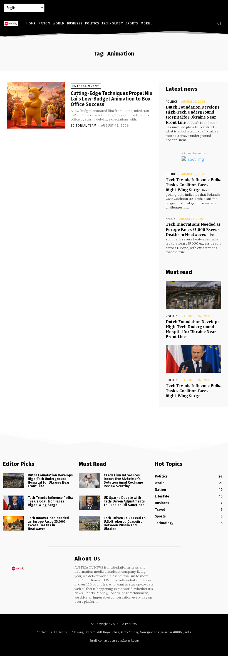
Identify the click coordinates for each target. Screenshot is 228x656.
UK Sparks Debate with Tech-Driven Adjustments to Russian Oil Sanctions (124, 501)
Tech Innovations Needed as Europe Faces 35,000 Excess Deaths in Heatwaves (193, 229)
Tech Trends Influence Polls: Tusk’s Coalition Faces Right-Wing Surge (193, 184)
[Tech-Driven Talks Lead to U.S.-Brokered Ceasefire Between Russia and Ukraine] (89, 523)
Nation (170, 218)
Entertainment (85, 86)
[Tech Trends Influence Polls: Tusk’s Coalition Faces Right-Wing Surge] (193, 359)
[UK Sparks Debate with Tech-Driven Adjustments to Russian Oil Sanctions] (89, 503)
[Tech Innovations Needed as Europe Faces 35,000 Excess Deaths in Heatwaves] (13, 523)
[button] (219, 23)
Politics (171, 101)
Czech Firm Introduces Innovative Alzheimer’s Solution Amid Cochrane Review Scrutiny (123, 480)
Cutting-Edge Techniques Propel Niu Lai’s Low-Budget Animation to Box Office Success (111, 98)
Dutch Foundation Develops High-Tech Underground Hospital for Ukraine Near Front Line (193, 115)
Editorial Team (83, 125)
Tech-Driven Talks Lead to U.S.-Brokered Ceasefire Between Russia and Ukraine (125, 523)
